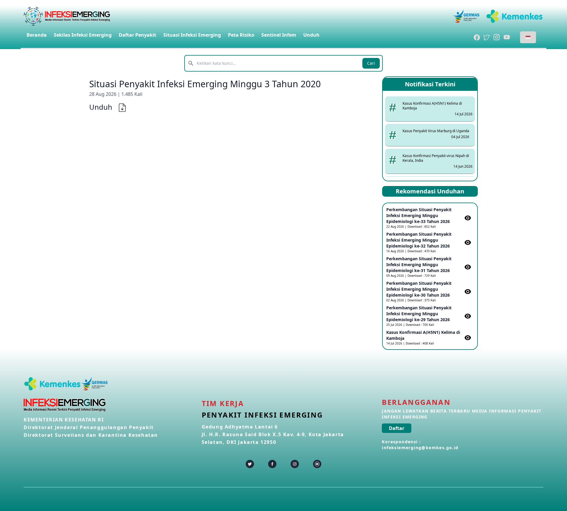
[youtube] (317, 464)
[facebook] (272, 464)
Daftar (396, 428)
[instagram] (295, 464)
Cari (371, 63)
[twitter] (250, 464)
